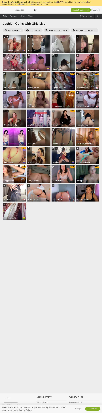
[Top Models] (35, 10)
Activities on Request (84, 30)
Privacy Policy (42, 402)
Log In (95, 10)
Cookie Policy (25, 410)
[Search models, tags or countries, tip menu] (98, 16)
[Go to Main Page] (19, 10)
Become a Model (75, 402)
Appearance (13, 30)
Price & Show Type (57, 30)
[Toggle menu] (3, 10)
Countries (33, 30)
